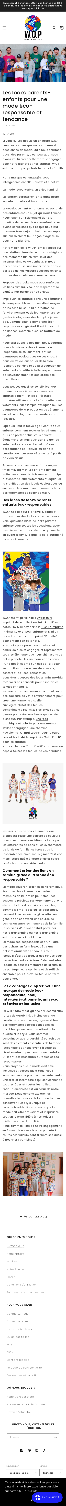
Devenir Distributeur (19, 1412)
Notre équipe (15, 1269)
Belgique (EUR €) (19, 1473)
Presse (11, 1277)
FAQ (9, 1344)
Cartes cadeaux (17, 1321)
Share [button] (10, 133)
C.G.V (10, 1352)
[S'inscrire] (55, 1437)
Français (48, 1473)
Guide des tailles (18, 1337)
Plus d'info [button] (31, 1491)
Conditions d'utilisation (22, 1284)
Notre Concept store (20, 1396)
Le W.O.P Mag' (15, 1246)
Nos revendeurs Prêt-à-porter (26, 1404)
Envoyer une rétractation (23, 1375)
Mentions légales (18, 1360)
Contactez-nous (17, 1313)
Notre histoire (15, 1254)
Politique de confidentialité (24, 1367)
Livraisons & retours (19, 1329)
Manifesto (13, 1261)
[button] (4, 28)
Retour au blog (35, 1216)
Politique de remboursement (26, 1292)
